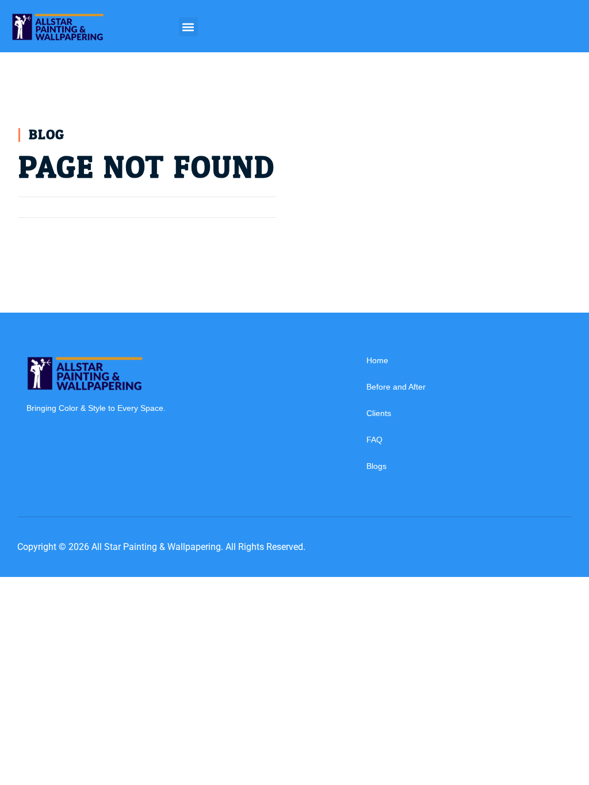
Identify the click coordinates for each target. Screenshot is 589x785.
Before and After (396, 386)
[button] (188, 26)
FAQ (374, 439)
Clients (378, 413)
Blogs (376, 466)
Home (377, 360)
